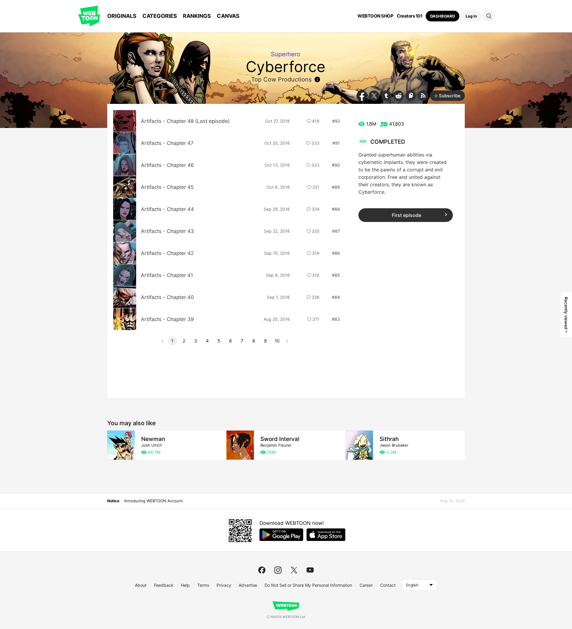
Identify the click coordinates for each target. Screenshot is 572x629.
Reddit (398, 95)
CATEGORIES (159, 16)
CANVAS (228, 16)
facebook (262, 570)
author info (317, 79)
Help (185, 585)
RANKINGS (197, 16)
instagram (278, 570)
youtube (310, 570)
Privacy (224, 585)
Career (366, 585)
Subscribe (450, 95)
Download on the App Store (326, 534)
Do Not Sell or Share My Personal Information (308, 585)
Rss (423, 95)
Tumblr (386, 95)
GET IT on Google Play (281, 534)
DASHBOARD (442, 16)
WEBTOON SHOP (375, 16)
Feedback (163, 585)
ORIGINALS (121, 16)
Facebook (362, 95)
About (141, 585)
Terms (203, 585)
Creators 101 (409, 16)
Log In (471, 16)
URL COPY (410, 95)
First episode (406, 215)
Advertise (248, 585)
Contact (388, 585)
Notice (113, 500)
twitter (294, 570)
